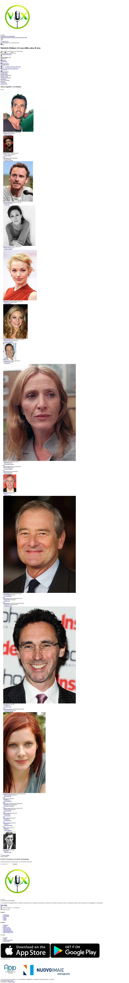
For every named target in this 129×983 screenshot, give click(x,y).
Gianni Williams (7, 155)
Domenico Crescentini (9, 806)
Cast (7, 37)
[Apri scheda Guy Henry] (39, 703)
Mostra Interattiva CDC (8, 932)
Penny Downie (6, 598)
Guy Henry (5, 704)
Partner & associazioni (8, 940)
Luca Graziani (7, 815)
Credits (11, 980)
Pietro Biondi (7, 363)
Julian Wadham (6, 593)
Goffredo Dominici (8, 825)
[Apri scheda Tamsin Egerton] (15, 338)
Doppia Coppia (6, 927)
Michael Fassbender (7, 202)
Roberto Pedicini (7, 135)
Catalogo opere (5, 41)
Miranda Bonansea (8, 473)
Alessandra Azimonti (8, 711)
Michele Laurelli (11, 981)
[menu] (2, 39)
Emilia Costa (7, 601)
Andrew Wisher (6, 813)
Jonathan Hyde (6, 360)
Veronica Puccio (7, 796)
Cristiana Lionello (8, 249)
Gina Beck (5, 798)
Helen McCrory (6, 246)
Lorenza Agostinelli (8, 342)
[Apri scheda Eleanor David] (39, 460)
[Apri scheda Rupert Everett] (18, 131)
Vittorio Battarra (7, 495)
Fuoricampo (16, 37)
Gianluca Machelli (8, 469)
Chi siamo (21, 37)
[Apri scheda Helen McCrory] (19, 245)
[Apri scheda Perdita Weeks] (20, 300)
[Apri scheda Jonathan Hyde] (9, 359)
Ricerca (4, 919)
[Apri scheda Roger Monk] (9, 848)
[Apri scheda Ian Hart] (8, 152)
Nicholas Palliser (6, 466)
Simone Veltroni (7, 810)
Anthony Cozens (6, 808)
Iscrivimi (15, 864)
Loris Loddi (6, 204)
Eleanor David (6, 461)
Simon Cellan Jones (7, 54)
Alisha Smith (6, 827)
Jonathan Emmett (7, 823)
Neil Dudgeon (6, 158)
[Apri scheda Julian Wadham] (39, 592)
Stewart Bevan (6, 818)
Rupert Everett (6, 132)
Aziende (12, 37)
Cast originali (6, 916)
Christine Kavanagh (7, 709)
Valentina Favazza (8, 605)
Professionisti (3, 37)
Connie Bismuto (7, 303)
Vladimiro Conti (7, 706)
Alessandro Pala (7, 820)
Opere (9, 37)
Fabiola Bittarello (8, 801)
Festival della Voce (7, 929)
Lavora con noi (6, 941)
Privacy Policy (7, 980)
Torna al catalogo (5, 855)
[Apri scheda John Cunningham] (9, 491)
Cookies (2, 980)
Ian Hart (5, 153)
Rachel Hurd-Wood (7, 793)
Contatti (25, 37)
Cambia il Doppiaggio (8, 931)
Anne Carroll (6, 471)
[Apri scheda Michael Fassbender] (18, 201)
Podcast (5, 926)
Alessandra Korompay (9, 464)
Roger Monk (6, 850)
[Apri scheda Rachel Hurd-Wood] (24, 792)
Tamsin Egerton (6, 339)
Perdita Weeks (6, 301)
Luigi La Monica (7, 596)
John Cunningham (7, 492)
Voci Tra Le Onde (7, 928)
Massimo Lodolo (7, 852)
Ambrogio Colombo (8, 160)
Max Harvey (6, 803)
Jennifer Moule (6, 603)
